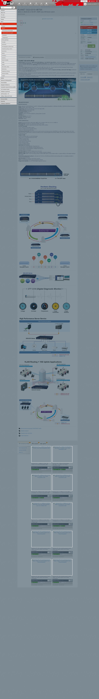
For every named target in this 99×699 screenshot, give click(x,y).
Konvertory (4, 51)
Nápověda (46, 4)
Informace (30, 4)
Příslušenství (5, 37)
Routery (3, 26)
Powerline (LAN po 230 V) (7, 48)
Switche (3, 28)
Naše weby (36, 4)
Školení (41, 4)
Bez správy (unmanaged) (8, 30)
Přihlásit (84, 1)
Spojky (3, 64)
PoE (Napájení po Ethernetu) (7, 46)
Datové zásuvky (5, 60)
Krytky (3, 62)
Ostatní (3, 75)
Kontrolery (4, 44)
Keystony (4, 57)
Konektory (4, 55)
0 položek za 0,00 (91, 4)
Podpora (19, 4)
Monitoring (4, 69)
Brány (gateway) (5, 40)
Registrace (92, 1)
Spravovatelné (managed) (8, 32)
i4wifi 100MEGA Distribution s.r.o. (8, 3)
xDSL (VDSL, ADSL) (5, 66)
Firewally (3, 42)
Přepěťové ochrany (6, 71)
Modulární (5, 35)
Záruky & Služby (5, 73)
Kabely (3, 53)
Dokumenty (24, 4)
